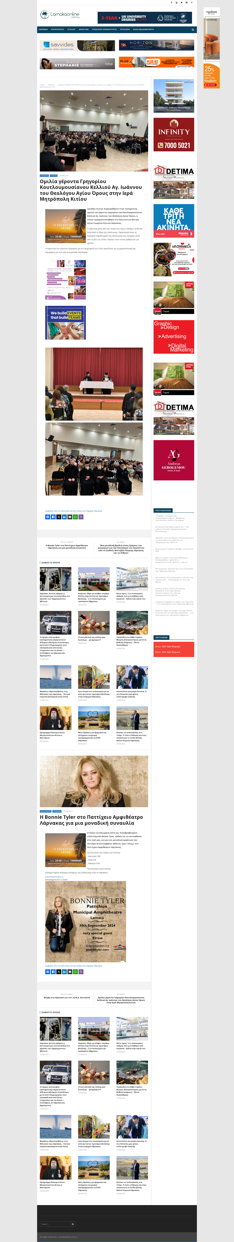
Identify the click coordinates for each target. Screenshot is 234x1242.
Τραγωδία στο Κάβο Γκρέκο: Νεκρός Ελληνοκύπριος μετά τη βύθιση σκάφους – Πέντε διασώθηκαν (131, 641)
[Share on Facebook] (47, 516)
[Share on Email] (69, 516)
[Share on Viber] (81, 516)
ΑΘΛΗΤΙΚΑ (84, 29)
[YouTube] (176, 2)
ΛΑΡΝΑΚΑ (43, 29)
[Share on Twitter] (58, 516)
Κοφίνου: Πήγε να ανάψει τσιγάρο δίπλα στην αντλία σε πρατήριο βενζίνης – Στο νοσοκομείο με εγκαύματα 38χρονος (93, 597)
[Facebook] (171, 2)
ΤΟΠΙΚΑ (54, 176)
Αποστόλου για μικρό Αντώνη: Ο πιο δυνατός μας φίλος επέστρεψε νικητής (131, 694)
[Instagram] (186, 2)
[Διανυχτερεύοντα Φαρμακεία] (191, 2)
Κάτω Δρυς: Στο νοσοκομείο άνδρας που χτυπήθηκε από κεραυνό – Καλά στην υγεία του (130, 596)
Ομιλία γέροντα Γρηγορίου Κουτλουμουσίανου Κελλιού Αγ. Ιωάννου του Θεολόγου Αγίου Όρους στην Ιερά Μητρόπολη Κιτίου (121, 999)
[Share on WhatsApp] (75, 516)
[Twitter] (181, 2)
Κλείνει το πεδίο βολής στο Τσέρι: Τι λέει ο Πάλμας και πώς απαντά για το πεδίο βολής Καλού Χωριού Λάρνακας (131, 736)
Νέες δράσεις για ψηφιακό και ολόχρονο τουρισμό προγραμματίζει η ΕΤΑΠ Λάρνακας (92, 736)
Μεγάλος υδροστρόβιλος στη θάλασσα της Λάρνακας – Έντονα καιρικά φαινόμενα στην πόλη (55, 694)
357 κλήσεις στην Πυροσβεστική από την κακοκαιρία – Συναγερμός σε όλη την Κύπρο (174, 579)
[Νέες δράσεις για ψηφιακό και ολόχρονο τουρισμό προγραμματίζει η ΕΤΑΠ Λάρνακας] (94, 718)
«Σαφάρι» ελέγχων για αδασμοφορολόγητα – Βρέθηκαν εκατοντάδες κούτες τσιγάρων (170, 518)
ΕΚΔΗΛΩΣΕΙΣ (46, 811)
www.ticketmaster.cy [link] (54, 876)
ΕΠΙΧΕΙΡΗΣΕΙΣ (57, 29)
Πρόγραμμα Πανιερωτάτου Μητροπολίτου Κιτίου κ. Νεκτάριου (52, 735)
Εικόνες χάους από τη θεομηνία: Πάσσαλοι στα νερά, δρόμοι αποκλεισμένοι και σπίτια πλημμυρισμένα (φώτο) (170, 592)
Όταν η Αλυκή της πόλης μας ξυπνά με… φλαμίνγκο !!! (91, 638)
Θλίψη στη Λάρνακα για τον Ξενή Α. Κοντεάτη (67, 996)
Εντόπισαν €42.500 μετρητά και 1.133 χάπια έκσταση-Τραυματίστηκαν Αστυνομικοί (172, 529)
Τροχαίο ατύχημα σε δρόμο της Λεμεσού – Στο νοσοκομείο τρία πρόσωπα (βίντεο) (174, 603)
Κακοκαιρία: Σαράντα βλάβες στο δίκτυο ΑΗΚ (174, 550)
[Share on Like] (53, 516)
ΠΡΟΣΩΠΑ (125, 29)
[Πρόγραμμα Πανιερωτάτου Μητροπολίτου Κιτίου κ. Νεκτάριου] (55, 718)
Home (42, 85)
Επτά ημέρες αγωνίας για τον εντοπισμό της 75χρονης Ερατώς (174, 570)
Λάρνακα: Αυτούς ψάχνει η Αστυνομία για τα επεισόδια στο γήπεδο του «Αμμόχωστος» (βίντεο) (55, 597)
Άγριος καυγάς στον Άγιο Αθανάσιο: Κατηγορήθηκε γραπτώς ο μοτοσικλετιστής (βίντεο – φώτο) (171, 560)
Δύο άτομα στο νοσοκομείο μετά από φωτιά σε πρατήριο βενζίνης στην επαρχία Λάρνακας (94, 694)
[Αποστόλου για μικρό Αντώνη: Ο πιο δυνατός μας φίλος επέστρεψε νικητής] (132, 677)
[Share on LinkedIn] (64, 516)
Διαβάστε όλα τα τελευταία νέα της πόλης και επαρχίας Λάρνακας (73, 511)
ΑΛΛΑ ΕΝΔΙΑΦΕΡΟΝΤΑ (143, 29)
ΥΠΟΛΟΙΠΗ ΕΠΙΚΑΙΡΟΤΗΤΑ (104, 29)
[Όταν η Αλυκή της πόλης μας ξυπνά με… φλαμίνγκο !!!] (94, 623)
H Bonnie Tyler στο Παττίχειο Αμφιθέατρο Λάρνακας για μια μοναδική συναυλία (67, 545)
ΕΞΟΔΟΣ (71, 29)
